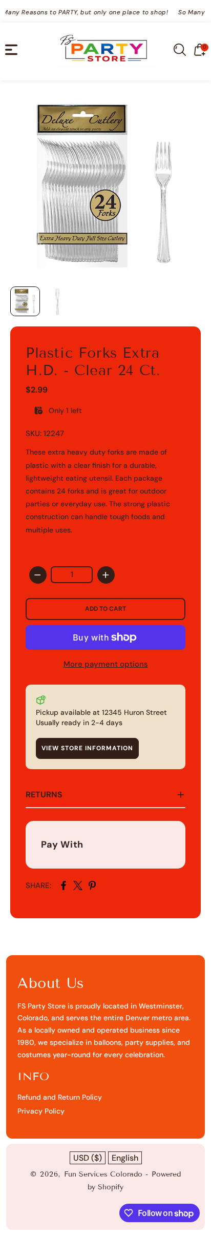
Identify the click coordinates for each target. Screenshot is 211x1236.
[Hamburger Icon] (11, 50)
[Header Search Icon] (180, 50)
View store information (87, 748)
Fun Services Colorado (103, 1174)
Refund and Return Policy (59, 1097)
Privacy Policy (41, 1111)
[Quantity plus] (106, 575)
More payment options (106, 664)
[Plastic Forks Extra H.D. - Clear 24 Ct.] (105, 186)
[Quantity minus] (38, 575)
